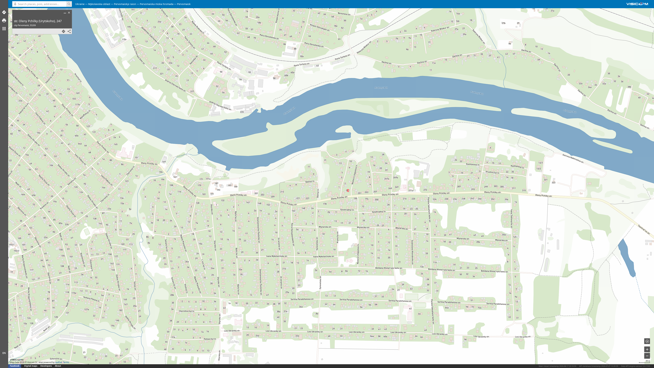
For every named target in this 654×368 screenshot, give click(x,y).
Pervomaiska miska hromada (156, 4)
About (58, 365)
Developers (46, 365)
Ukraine (79, 4)
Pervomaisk (184, 4)
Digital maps (31, 365)
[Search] (69, 4)
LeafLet (58, 362)
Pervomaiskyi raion (125, 4)
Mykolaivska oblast (99, 4)
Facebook (14, 365)
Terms (66, 362)
